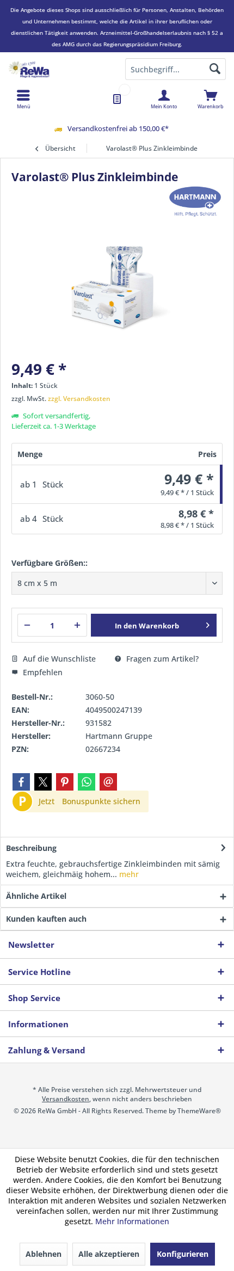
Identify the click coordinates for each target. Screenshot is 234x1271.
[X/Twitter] (43, 782)
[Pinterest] (64, 782)
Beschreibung (31, 848)
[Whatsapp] (86, 782)
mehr (128, 874)
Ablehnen (43, 1254)
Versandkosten (65, 1098)
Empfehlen (42, 672)
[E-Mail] (108, 782)
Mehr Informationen (132, 1221)
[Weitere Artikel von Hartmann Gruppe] (195, 201)
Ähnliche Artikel (36, 896)
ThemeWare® (199, 1110)
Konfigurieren (182, 1254)
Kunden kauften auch (46, 919)
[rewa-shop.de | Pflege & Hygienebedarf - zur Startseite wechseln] (58, 69)
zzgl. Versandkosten (79, 398)
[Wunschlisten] (117, 99)
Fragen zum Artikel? (161, 658)
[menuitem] (210, 99)
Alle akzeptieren (108, 1254)
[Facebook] (21, 782)
